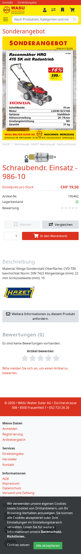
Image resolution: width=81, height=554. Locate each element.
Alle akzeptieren (48, 545)
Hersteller (9, 459)
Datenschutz (11, 488)
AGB (5, 479)
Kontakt (8, 465)
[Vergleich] (54, 10)
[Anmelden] (44, 10)
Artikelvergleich (14, 439)
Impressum (10, 483)
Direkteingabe (13, 454)
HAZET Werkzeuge (43, 144)
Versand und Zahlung (18, 493)
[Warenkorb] (73, 10)
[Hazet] (19, 292)
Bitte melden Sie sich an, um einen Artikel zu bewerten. (35, 370)
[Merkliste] (63, 10)
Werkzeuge (21, 144)
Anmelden (9, 429)
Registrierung (12, 434)
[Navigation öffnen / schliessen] (7, 19)
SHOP (6, 144)
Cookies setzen (18, 545)
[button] (77, 202)
